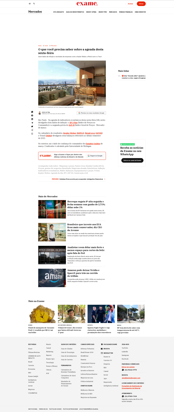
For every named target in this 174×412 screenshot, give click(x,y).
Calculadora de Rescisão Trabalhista (68, 371)
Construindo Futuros (88, 363)
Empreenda (108, 382)
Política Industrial (87, 381)
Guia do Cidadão (66, 349)
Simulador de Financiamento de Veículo (66, 383)
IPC (65, 173)
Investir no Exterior (87, 370)
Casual (48, 348)
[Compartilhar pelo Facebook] (32, 115)
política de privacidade (70, 409)
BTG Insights (58, 12)
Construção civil (81, 173)
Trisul (97, 171)
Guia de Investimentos (75, 12)
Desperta (107, 364)
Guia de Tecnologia (67, 352)
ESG (29, 373)
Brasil (30, 362)
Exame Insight (33, 376)
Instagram (125, 355)
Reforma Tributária (87, 349)
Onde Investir (140, 12)
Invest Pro (103, 12)
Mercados (35, 11)
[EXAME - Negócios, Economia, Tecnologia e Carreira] (87, 3)
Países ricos (80, 166)
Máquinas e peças (66, 166)
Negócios (31, 389)
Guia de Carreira (66, 360)
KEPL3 (80, 133)
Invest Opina (91, 12)
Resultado (66, 168)
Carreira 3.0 (108, 360)
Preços (41, 168)
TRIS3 (49, 135)
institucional (32, 409)
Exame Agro (50, 359)
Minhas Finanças (126, 12)
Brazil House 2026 (87, 352)
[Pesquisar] (34, 3)
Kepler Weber (44, 173)
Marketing (49, 352)
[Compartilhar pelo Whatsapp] (32, 112)
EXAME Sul (84, 356)
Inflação (101, 168)
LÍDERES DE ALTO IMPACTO (34, 357)
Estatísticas (92, 168)
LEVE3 (99, 133)
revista (107, 349)
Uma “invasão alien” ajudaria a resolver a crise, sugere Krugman (134, 77)
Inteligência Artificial (32, 381)
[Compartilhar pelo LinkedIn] (32, 119)
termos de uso (43, 409)
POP (47, 373)
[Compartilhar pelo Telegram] (32, 123)
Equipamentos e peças (83, 171)
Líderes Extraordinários (89, 374)
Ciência (48, 370)
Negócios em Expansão (89, 397)
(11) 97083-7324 (131, 396)
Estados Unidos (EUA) (95, 166)
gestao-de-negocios (53, 168)
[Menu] (29, 3)
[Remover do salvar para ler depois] (32, 134)
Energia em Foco (86, 367)
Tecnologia (50, 362)
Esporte (49, 355)
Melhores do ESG (86, 394)
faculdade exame (110, 344)
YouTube (125, 348)
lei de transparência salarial (88, 409)
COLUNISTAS (32, 393)
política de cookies (55, 409)
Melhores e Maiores (87, 390)
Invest (46, 45)
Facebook (125, 359)
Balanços (69, 171)
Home (40, 45)
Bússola (69, 325)
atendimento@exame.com (131, 378)
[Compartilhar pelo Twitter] (32, 126)
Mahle (62, 171)
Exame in (107, 357)
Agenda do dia (57, 173)
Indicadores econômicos (48, 171)
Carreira (31, 365)
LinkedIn (125, 352)
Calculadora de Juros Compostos (68, 377)
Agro (105, 378)
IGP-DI (70, 173)
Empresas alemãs (79, 168)
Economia (31, 369)
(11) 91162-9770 (131, 370)
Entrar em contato (128, 367)
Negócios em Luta (87, 378)
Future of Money (51, 366)
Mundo (48, 344)
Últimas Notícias (34, 352)
